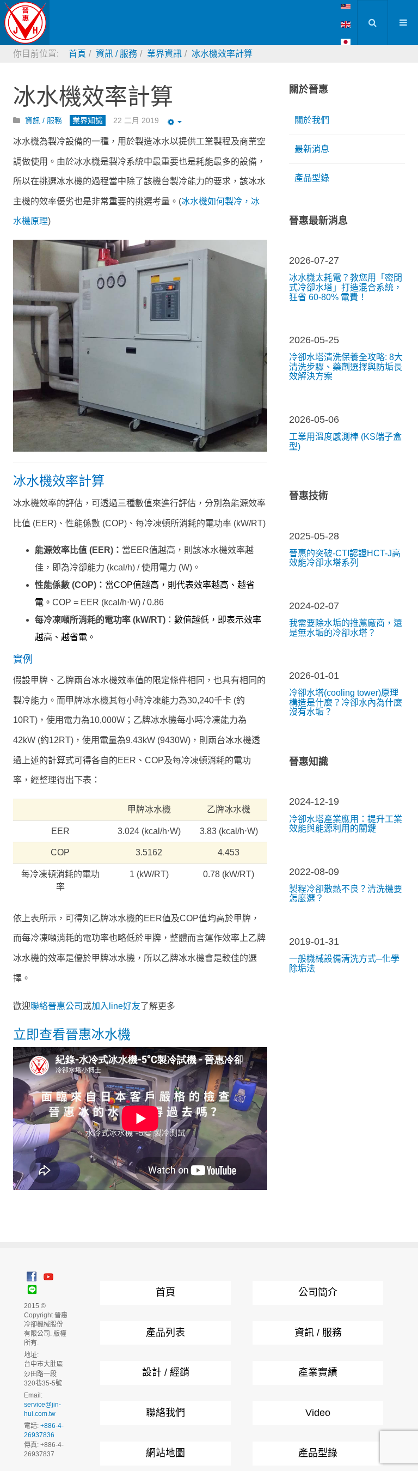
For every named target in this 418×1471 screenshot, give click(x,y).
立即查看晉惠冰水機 (72, 1034)
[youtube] (48, 1276)
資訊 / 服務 (318, 1332)
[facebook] (31, 1276)
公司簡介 (317, 1292)
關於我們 (311, 120)
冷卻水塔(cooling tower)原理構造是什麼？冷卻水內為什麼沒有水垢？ (345, 702)
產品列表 (165, 1332)
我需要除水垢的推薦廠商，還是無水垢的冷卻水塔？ (345, 627)
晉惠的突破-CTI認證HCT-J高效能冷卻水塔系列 (345, 558)
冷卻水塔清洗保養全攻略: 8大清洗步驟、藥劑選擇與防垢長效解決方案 (346, 366)
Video (317, 1412)
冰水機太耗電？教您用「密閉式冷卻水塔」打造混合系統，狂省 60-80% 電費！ (345, 287)
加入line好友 (115, 1006)
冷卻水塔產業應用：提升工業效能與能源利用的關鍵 (345, 824)
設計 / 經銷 (165, 1372)
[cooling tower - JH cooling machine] (346, 5)
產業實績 (317, 1372)
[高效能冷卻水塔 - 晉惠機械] (25, 22)
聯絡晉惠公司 (56, 1006)
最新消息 (311, 149)
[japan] (346, 41)
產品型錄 (311, 178)
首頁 (165, 1292)
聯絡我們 (165, 1412)
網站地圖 (165, 1453)
